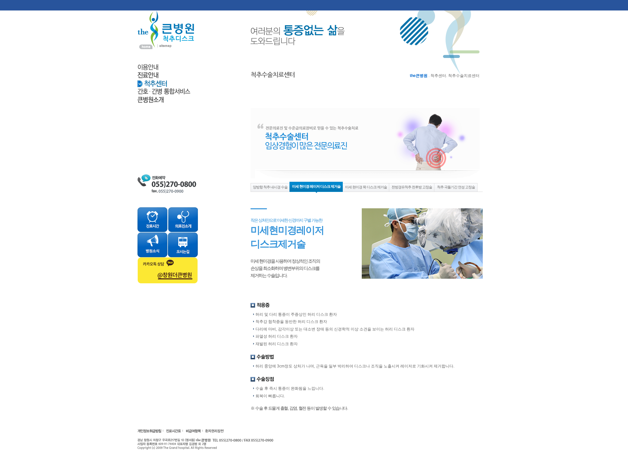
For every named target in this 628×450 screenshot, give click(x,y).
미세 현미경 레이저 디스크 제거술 (316, 186)
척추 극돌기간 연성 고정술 (456, 187)
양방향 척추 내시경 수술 (270, 187)
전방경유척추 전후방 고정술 (412, 187)
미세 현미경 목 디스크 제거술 (366, 187)
